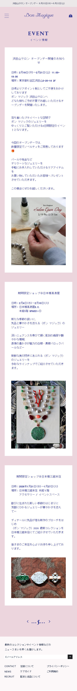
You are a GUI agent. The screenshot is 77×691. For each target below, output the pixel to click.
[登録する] (70, 657)
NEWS (7, 671)
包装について (27, 666)
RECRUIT (9, 676)
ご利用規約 (52, 671)
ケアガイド (25, 671)
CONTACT (10, 666)
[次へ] (48, 621)
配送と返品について (30, 676)
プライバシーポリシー (58, 666)
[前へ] (29, 621)
